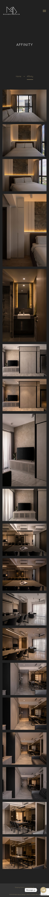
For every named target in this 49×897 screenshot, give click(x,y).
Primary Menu (44, 11)
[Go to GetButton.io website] (43, 894)
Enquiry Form (19, 887)
